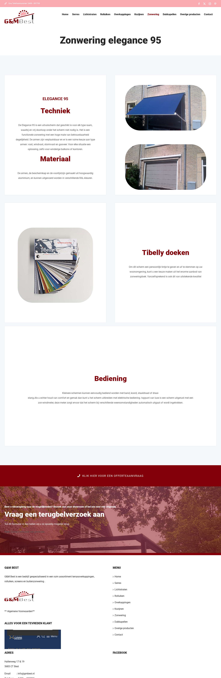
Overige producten (124, 628)
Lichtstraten (121, 589)
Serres (118, 583)
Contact (119, 634)
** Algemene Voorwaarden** (20, 611)
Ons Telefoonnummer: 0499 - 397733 (24, 3)
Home (118, 576)
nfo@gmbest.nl (26, 673)
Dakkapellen (121, 621)
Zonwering (120, 615)
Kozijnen (119, 608)
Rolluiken (119, 596)
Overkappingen (122, 602)
